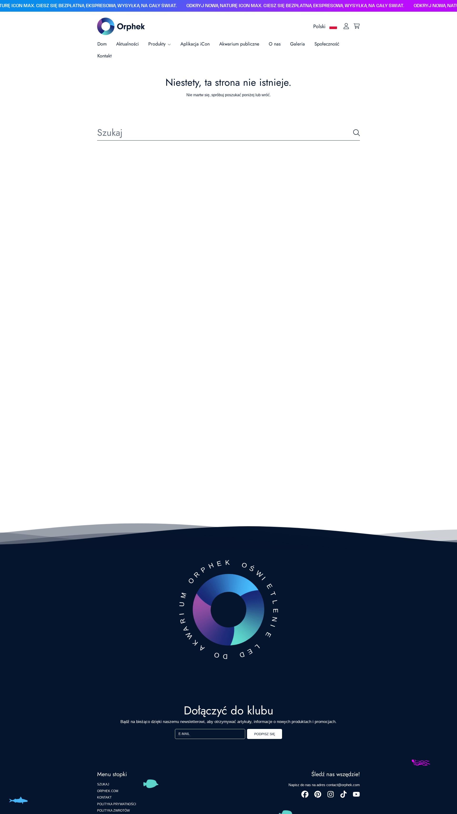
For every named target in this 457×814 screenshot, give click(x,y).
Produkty (157, 43)
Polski (319, 26)
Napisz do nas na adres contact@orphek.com (324, 785)
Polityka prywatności (116, 804)
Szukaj (103, 784)
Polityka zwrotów (113, 810)
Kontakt (104, 797)
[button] (356, 26)
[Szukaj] (356, 132)
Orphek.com (107, 791)
